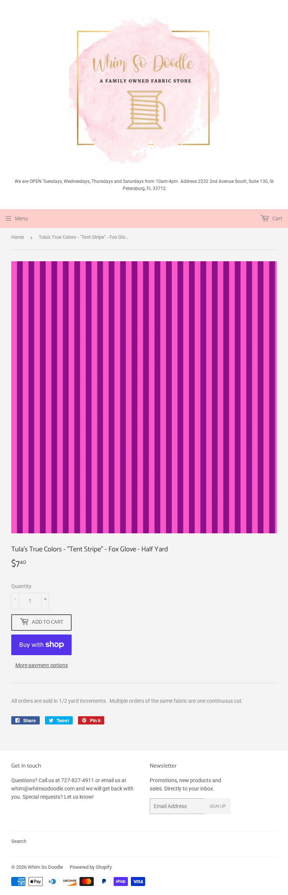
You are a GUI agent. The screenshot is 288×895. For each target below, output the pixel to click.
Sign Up (218, 806)
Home (17, 237)
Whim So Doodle (45, 867)
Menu (21, 219)
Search (18, 841)
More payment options (41, 665)
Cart (276, 219)
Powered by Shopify (91, 867)
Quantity (21, 586)
